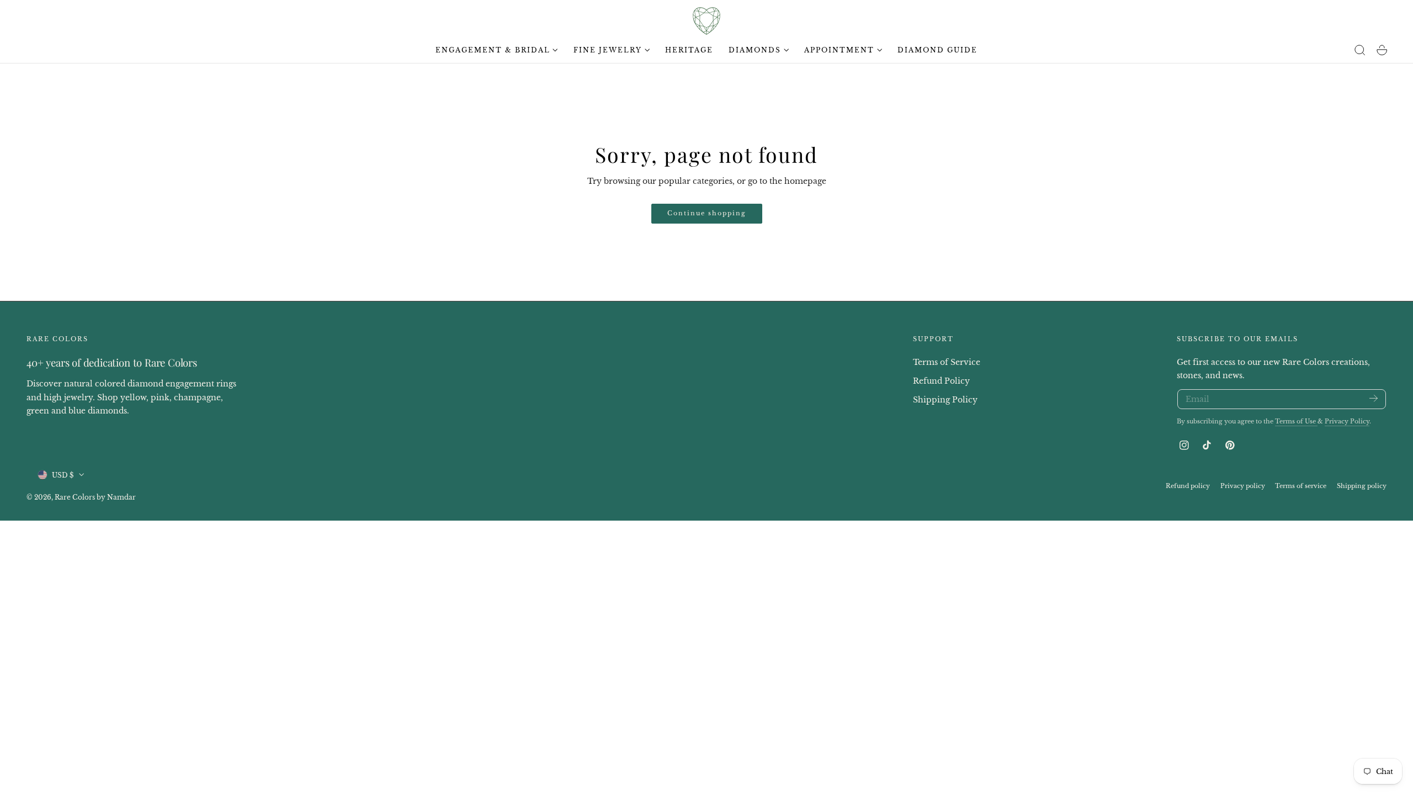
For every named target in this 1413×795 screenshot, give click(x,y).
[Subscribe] (1374, 398)
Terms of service (1300, 485)
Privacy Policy (1347, 421)
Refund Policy (941, 380)
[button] (1360, 50)
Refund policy (1188, 485)
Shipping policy (1362, 485)
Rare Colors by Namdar (95, 496)
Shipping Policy (945, 399)
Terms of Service (946, 362)
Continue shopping (706, 213)
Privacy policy (1242, 485)
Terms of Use (1296, 421)
